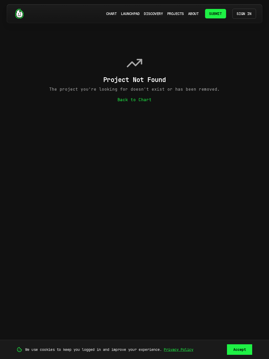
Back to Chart (134, 99)
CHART (111, 13)
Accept (239, 349)
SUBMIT (215, 13)
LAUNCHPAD (130, 13)
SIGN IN (244, 13)
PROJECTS (175, 13)
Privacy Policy (178, 349)
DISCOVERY (153, 13)
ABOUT (193, 13)
